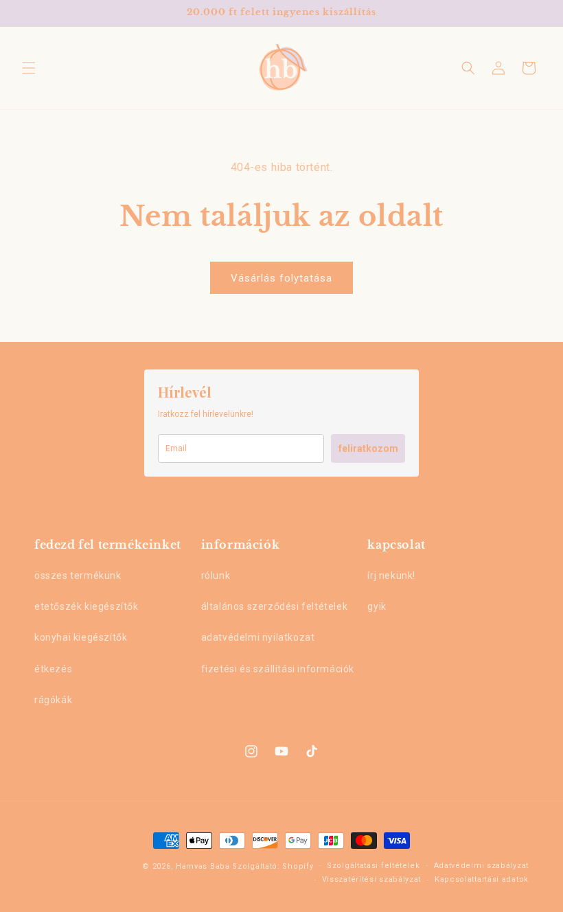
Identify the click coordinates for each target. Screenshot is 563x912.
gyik (376, 606)
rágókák (53, 699)
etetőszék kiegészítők (86, 606)
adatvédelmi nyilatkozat (258, 637)
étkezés (53, 668)
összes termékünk (78, 575)
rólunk (216, 575)
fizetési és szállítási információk (277, 668)
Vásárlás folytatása (281, 278)
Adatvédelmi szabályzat (481, 865)
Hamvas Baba (203, 866)
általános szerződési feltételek (274, 606)
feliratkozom (368, 448)
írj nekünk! (391, 575)
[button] (29, 68)
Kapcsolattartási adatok (482, 879)
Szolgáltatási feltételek (373, 865)
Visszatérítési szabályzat (372, 879)
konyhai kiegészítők (80, 637)
